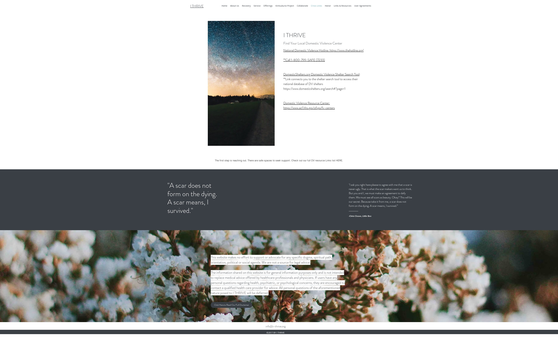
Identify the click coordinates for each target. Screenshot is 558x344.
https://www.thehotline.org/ (347, 50)
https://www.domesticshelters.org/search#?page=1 (314, 88)
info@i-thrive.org (276, 326)
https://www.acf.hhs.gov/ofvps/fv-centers (309, 108)
